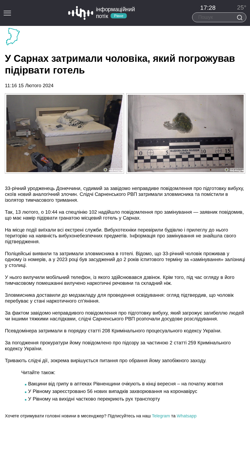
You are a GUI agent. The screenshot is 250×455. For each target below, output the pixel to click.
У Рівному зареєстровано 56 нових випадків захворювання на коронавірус (112, 391)
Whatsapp (187, 415)
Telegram (161, 415)
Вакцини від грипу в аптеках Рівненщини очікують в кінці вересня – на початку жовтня (125, 383)
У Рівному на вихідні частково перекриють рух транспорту (94, 399)
